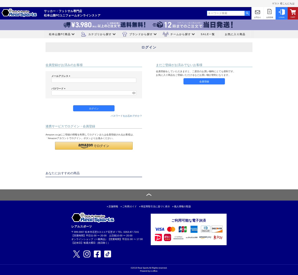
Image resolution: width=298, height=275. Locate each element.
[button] (94, 146)
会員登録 (269, 17)
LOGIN (281, 17)
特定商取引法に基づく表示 (155, 206)
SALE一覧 (208, 34)
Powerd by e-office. (149, 271)
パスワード (59, 88)
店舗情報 (113, 206)
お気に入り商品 (235, 34)
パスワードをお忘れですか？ (126, 115)
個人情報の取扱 (182, 206)
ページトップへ (149, 195)
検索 (247, 13)
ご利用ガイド (129, 206)
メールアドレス (61, 76)
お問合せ (257, 17)
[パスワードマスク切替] (133, 93)
